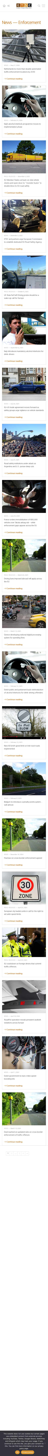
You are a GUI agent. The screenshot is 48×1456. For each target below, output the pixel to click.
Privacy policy (27, 1452)
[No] (45, 1443)
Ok (17, 1452)
